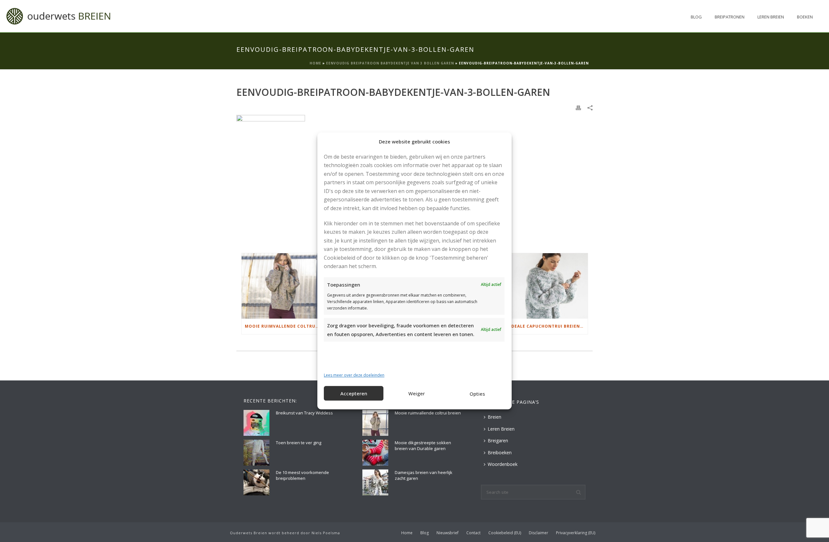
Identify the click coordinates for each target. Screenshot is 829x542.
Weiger (416, 393)
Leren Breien (770, 17)
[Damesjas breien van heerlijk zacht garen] (375, 482)
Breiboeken (500, 452)
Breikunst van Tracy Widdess (304, 413)
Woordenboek (502, 464)
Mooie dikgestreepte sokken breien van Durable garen (423, 445)
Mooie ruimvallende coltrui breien (284, 326)
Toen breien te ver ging (298, 443)
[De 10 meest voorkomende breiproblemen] (256, 482)
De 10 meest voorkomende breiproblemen (302, 475)
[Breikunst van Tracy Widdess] (256, 423)
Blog (696, 17)
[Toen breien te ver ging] (256, 453)
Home (315, 63)
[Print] (578, 107)
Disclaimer (538, 533)
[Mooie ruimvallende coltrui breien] (282, 285)
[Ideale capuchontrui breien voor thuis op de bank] (547, 285)
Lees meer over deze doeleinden (354, 375)
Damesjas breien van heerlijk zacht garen (423, 475)
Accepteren (353, 393)
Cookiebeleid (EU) (504, 533)
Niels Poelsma (326, 532)
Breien (494, 417)
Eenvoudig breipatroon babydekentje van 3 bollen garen (390, 63)
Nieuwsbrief (448, 533)
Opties (477, 393)
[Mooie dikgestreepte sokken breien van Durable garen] (375, 453)
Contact (473, 533)
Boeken (805, 17)
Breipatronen (729, 17)
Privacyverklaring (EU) (575, 533)
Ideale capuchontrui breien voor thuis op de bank (549, 326)
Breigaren (498, 440)
